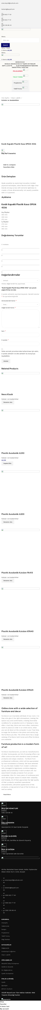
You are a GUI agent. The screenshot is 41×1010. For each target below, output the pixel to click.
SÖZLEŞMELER (6, 960)
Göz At (9, 406)
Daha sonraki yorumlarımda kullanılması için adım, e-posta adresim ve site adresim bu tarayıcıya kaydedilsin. (20, 353)
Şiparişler (4, 985)
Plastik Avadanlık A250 (12, 453)
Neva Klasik (7, 394)
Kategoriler (6, 945)
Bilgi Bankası (5, 939)
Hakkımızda (5, 926)
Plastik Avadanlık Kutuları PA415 (17, 572)
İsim (3, 331)
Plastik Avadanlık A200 (12, 514)
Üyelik (3, 982)
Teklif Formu (18, 88)
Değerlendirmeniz (8, 308)
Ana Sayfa (5, 98)
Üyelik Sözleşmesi (7, 973)
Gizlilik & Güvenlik (7, 967)
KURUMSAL (5, 919)
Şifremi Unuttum (6, 989)
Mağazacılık (5, 948)
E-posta (5, 340)
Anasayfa (4, 923)
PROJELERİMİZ (18, 71)
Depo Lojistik (15, 98)
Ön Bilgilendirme (6, 970)
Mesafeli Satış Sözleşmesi (10, 963)
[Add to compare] (3, 406)
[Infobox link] (20, 808)
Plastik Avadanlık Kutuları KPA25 (17, 690)
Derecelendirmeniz (9, 301)
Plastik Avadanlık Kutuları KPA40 (17, 631)
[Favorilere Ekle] (3, 390)
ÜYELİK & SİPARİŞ (7, 979)
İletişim (3, 929)
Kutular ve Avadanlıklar (10, 100)
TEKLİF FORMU (18, 77)
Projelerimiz (18, 83)
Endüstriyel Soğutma (8, 951)
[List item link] (20, 896)
